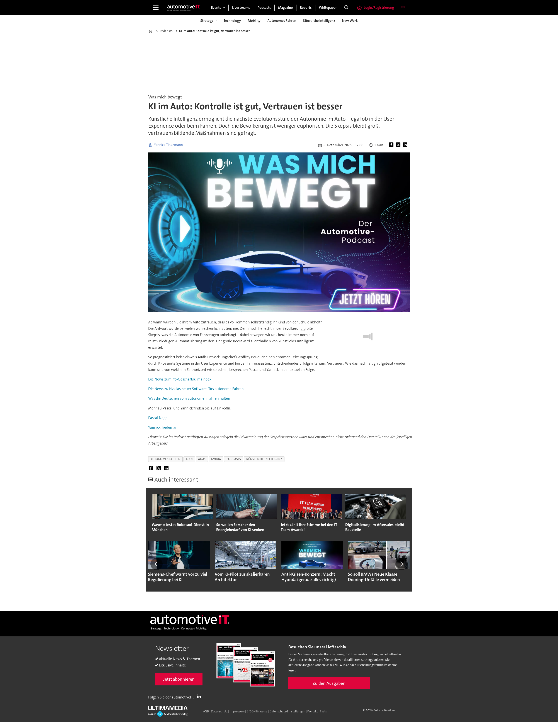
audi (189, 459)
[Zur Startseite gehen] (183, 8)
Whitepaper (328, 7)
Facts (323, 711)
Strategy (206, 20)
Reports (306, 7)
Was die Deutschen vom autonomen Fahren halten (189, 398)
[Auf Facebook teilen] (392, 145)
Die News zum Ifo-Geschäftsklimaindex (179, 379)
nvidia (216, 459)
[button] (156, 564)
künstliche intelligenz (264, 459)
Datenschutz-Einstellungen (287, 711)
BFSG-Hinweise (257, 711)
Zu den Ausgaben (329, 683)
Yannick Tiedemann (164, 427)
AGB (206, 711)
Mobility (254, 20)
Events (216, 7)
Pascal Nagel (158, 417)
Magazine (285, 7)
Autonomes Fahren (281, 20)
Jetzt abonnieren (179, 679)
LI (200, 696)
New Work (350, 20)
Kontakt (312, 711)
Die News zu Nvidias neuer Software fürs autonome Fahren (196, 388)
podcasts (233, 459)
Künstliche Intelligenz (319, 20)
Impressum (237, 711)
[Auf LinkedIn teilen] (406, 145)
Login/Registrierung (379, 7)
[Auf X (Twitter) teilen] (399, 145)
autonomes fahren (165, 459)
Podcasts (264, 7)
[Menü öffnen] (156, 7)
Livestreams (241, 7)
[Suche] (346, 7)
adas (202, 459)
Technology (232, 20)
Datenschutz (219, 711)
